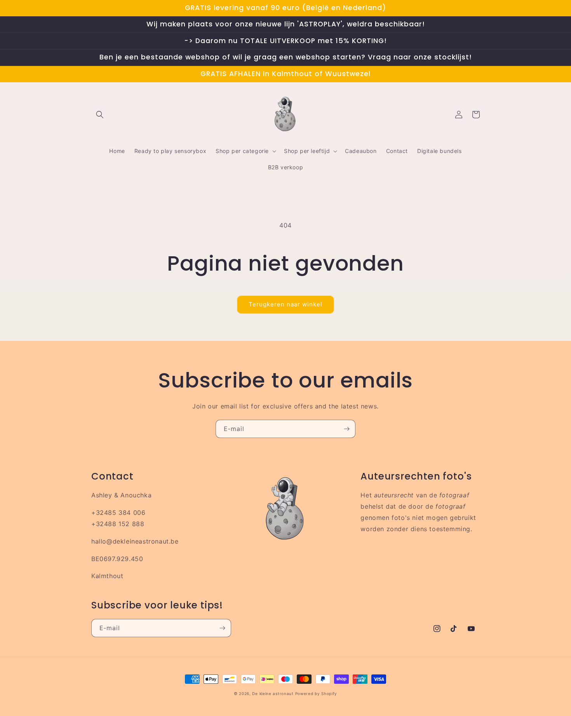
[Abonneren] (346, 429)
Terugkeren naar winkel (285, 304)
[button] (99, 114)
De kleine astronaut (272, 693)
